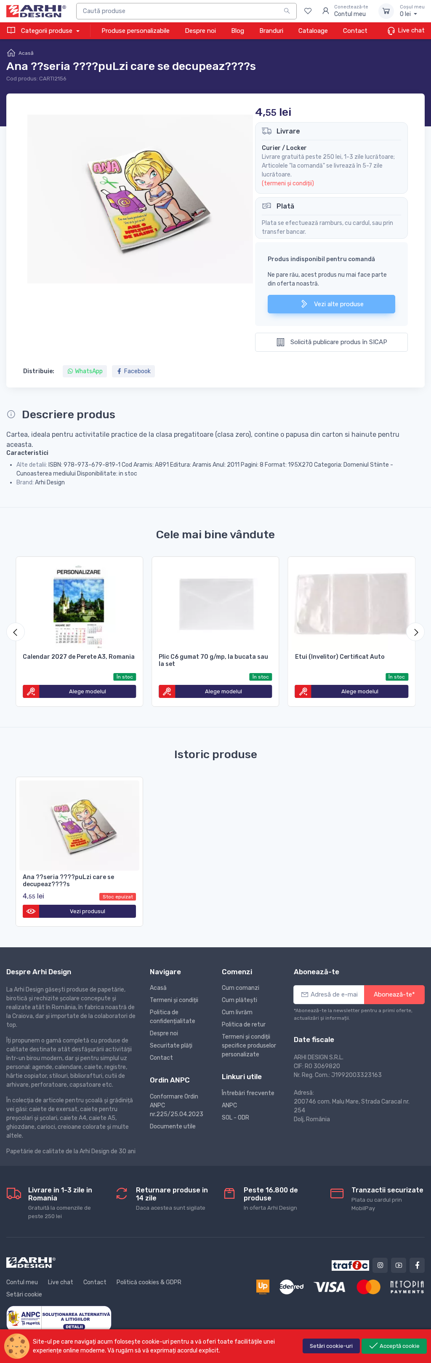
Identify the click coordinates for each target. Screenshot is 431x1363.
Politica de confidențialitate (172, 1017)
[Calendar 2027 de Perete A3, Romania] (79, 603)
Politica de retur (244, 1024)
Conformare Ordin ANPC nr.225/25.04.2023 (176, 1105)
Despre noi (200, 31)
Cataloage (313, 31)
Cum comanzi (240, 988)
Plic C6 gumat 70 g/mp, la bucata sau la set (213, 660)
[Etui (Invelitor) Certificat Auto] (351, 603)
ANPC (229, 1105)
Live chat (410, 30)
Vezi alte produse (338, 304)
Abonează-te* (394, 994)
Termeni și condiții (174, 1000)
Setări (331, 1346)
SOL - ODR (235, 1117)
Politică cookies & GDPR (149, 1282)
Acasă (26, 53)
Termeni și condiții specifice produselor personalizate (249, 1045)
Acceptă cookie (399, 1346)
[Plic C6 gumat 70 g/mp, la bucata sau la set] (215, 603)
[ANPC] (59, 1319)
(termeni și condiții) (288, 183)
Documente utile (173, 1126)
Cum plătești (239, 1000)
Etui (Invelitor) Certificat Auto (340, 656)
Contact (355, 31)
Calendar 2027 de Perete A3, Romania (79, 656)
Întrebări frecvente (248, 1093)
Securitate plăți (171, 1045)
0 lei (412, 11)
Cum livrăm (237, 1012)
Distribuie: (38, 371)
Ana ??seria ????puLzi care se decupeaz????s (68, 881)
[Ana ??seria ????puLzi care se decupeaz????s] (79, 824)
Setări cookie (24, 1294)
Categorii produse (46, 31)
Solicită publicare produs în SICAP (338, 342)
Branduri (271, 31)
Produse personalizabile (135, 31)
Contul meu (22, 1282)
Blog (237, 31)
